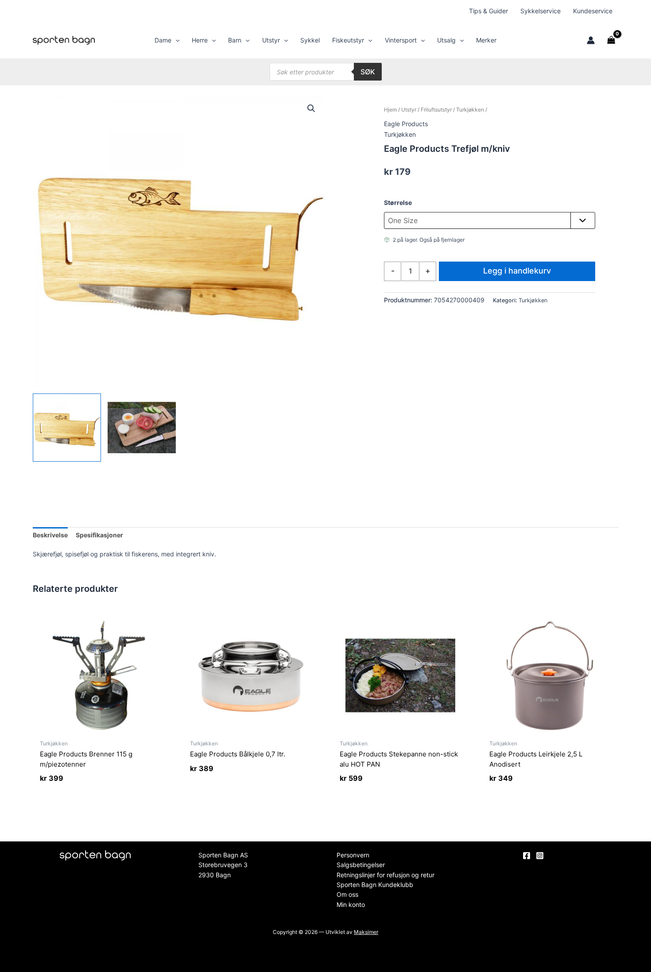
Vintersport (401, 40)
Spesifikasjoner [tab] (99, 535)
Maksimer (366, 932)
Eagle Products (406, 123)
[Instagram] (540, 856)
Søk (367, 71)
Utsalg (446, 40)
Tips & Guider (488, 11)
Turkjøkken (470, 109)
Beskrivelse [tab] (50, 535)
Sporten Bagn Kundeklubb (375, 884)
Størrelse (398, 202)
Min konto (351, 904)
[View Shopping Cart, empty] (611, 40)
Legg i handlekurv (517, 270)
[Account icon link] (591, 40)
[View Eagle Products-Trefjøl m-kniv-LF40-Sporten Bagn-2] (142, 427)
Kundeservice (592, 11)
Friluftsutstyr (436, 109)
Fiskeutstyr (348, 40)
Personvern (353, 855)
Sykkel (310, 40)
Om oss (347, 894)
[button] (175, 40)
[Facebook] (527, 856)
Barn (234, 40)
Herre (200, 40)
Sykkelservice (540, 11)
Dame (163, 40)
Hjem (390, 109)
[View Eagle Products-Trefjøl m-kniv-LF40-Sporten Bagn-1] (67, 427)
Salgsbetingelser (361, 864)
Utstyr (271, 40)
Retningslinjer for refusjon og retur (385, 875)
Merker (486, 40)
